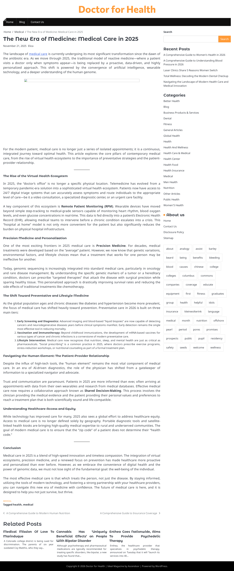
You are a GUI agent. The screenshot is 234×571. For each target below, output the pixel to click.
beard (169, 258)
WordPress (161, 566)
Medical (7, 501)
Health (167, 141)
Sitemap (168, 238)
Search (167, 32)
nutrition (201, 320)
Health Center (171, 159)
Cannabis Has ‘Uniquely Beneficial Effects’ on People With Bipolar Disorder (81, 536)
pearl (169, 329)
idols (212, 302)
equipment (172, 293)
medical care (38, 54)
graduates (218, 293)
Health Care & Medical (176, 153)
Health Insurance (173, 170)
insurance (172, 311)
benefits (198, 258)
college (214, 266)
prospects (172, 338)
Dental (167, 118)
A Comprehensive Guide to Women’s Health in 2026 (194, 55)
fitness (201, 293)
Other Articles (171, 193)
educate (208, 284)
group (170, 302)
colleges (171, 275)
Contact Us (37, 22)
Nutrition (168, 188)
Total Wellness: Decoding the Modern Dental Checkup (195, 76)
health (17, 504)
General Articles (173, 130)
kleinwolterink (193, 311)
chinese (198, 266)
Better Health (171, 101)
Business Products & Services (181, 112)
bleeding (214, 258)
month (186, 320)
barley (212, 248)
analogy (184, 248)
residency (216, 338)
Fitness (167, 124)
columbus (188, 275)
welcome (198, 347)
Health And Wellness (175, 147)
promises (212, 329)
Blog (22, 22)
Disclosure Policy (173, 232)
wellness (215, 347)
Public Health (171, 199)
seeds (183, 347)
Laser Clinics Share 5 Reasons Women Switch (190, 70)
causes (184, 266)
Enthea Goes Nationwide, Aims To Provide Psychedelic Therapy (134, 536)
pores (196, 329)
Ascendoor (133, 566)
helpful (198, 302)
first (188, 293)
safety (170, 347)
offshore (218, 320)
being (183, 258)
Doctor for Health (117, 9)
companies (172, 284)
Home (9, 22)
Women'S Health (173, 205)
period (183, 329)
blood (169, 266)
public (188, 338)
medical (28, 504)
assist (199, 248)
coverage (191, 284)
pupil (201, 338)
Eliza (30, 46)
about (169, 248)
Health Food (170, 164)
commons (207, 275)
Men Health (170, 182)
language (213, 311)
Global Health (171, 135)
